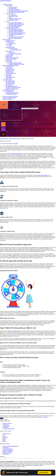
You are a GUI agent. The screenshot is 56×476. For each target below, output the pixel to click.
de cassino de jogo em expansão (13, 87)
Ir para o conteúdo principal (9, 97)
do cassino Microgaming (11, 86)
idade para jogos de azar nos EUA (16, 12)
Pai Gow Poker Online (11, 59)
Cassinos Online (4, 138)
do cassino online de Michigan (16, 31)
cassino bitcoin (9, 66)
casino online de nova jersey (15, 29)
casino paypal (9, 68)
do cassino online (13, 8)
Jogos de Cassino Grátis (14, 138)
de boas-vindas (9, 91)
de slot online (9, 51)
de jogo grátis (9, 61)
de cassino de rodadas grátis (12, 92)
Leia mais (45, 417)
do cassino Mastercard (11, 73)
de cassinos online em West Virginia (17, 33)
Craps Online (9, 44)
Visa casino (8, 74)
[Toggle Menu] (0, 2)
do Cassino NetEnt (10, 82)
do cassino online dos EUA (12, 27)
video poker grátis (13, 48)
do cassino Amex (10, 70)
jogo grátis (14, 331)
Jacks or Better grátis (16, 49)
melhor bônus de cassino (8, 90)
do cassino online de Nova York (16, 36)
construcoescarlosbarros (5, 0)
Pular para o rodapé (7, 99)
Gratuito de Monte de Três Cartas (16, 64)
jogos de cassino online (41, 175)
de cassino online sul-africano (15, 25)
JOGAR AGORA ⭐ (44, 472)
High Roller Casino (13, 20)
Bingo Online (9, 56)
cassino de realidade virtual (15, 18)
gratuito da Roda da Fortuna (15, 62)
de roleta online (9, 42)
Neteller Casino (9, 72)
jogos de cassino (6, 39)
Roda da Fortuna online (16, 153)
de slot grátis (12, 52)
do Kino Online (9, 55)
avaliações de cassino (8, 4)
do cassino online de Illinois (15, 38)
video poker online (10, 47)
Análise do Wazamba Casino (12, 130)
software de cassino (7, 79)
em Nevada (11, 35)
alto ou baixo (9, 60)
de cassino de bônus (13, 16)
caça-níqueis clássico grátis (15, 53)
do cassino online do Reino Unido (16, 23)
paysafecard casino (10, 69)
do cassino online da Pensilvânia (16, 30)
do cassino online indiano (14, 26)
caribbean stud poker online (12, 57)
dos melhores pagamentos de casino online (18, 10)
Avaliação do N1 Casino (11, 135)
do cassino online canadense (15, 22)
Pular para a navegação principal (10, 96)
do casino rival (9, 85)
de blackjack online (10, 40)
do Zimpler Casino (10, 77)
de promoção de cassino (11, 94)
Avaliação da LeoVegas (11, 125)
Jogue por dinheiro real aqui (14, 108)
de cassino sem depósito (14, 9)
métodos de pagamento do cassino (11, 65)
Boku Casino (9, 78)
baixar (10, 17)
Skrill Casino (9, 75)
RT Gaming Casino (10, 83)
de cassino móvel (13, 14)
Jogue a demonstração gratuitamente (30, 108)
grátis (10, 46)
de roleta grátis (12, 43)
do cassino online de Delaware (16, 34)
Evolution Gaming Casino (12, 88)
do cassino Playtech (10, 81)
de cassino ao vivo (13, 7)
